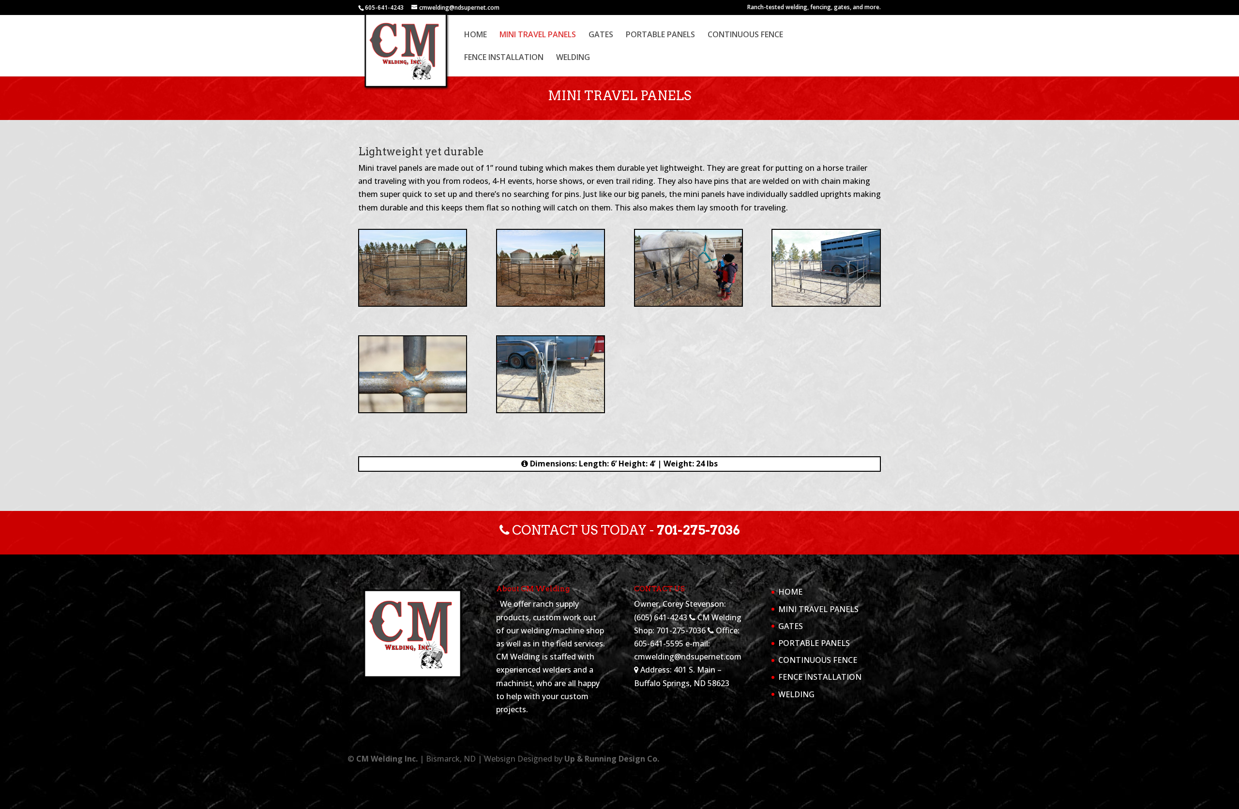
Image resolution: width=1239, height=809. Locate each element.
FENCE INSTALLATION (504, 58)
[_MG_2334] (825, 303)
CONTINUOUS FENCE (745, 35)
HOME (475, 35)
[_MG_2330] (688, 303)
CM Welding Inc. (387, 758)
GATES (601, 35)
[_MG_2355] (550, 409)
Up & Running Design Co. (611, 758)
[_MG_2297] (412, 303)
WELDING (573, 58)
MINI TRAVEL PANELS (537, 35)
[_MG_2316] (550, 303)
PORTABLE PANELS (660, 35)
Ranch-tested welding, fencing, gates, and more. (814, 7)
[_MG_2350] (412, 409)
